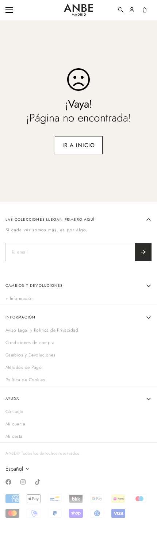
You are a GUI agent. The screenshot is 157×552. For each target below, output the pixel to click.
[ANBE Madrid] (78, 9)
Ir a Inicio (78, 145)
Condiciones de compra (29, 342)
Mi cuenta (15, 424)
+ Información (19, 298)
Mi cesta (14, 436)
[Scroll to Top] (144, 513)
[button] (145, 9)
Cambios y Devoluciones (30, 355)
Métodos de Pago (23, 367)
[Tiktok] (38, 482)
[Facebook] (8, 482)
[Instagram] (23, 482)
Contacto (14, 411)
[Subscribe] (143, 252)
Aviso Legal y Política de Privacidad (41, 330)
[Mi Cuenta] (132, 9)
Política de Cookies (25, 380)
